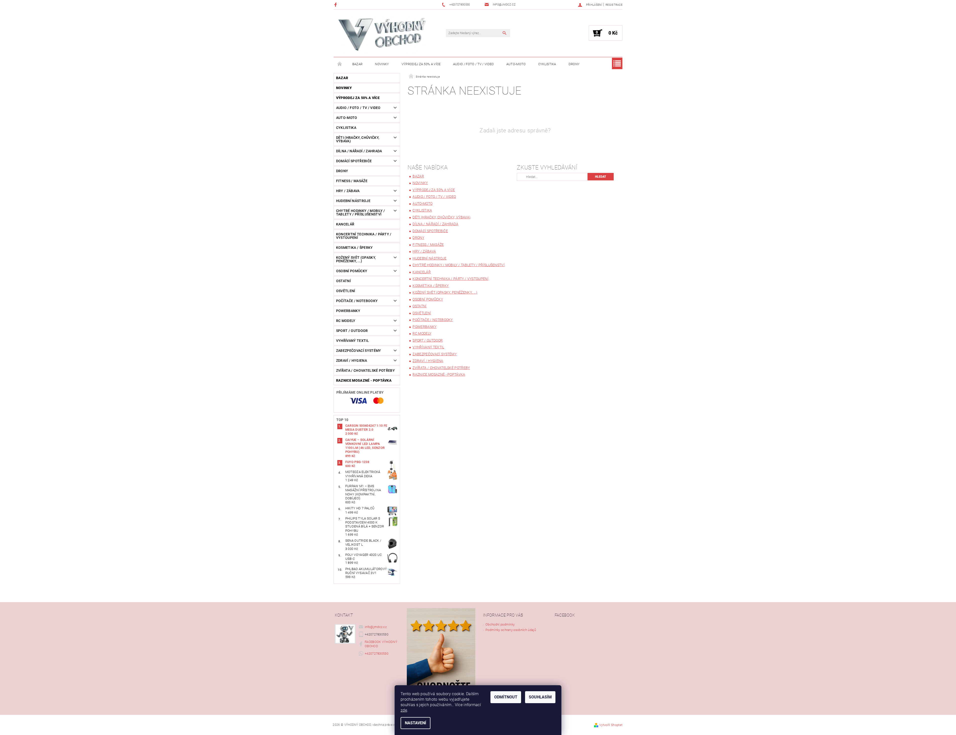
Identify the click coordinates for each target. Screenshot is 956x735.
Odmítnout (505, 697)
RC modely (346, 321)
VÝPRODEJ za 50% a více (421, 64)
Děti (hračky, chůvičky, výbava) (357, 139)
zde (404, 710)
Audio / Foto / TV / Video (473, 64)
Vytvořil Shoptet (610, 725)
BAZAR (357, 64)
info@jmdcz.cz (376, 627)
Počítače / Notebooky (357, 301)
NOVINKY (382, 64)
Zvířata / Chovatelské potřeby (365, 370)
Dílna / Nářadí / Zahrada (359, 151)
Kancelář (345, 224)
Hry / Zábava (348, 191)
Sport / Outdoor (352, 331)
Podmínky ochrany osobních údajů (510, 630)
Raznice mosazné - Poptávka (364, 380)
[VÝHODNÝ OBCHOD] (382, 35)
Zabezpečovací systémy (358, 351)
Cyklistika (547, 64)
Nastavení (415, 723)
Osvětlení (345, 291)
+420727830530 (376, 653)
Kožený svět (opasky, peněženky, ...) (356, 259)
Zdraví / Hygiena (351, 361)
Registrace (613, 4)
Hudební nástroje (353, 201)
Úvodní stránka (340, 64)
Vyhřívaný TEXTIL (352, 341)
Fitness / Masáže (351, 181)
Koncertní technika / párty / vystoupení (364, 236)
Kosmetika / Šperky (354, 248)
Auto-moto (516, 64)
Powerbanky (348, 311)
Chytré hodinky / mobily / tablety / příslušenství (360, 212)
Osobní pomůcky (351, 271)
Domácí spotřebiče (354, 161)
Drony (574, 64)
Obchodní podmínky (500, 624)
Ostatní (343, 281)
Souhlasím (540, 697)
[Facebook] (336, 4)
